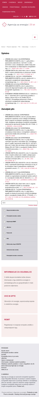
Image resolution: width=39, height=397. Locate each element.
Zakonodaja (28, 2)
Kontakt (3, 354)
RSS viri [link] (33, 16)
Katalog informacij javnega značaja (25, 394)
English (16, 16)
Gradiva (5, 7)
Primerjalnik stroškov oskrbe (9, 352)
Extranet (3, 367)
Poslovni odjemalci (12, 47)
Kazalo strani (5, 351)
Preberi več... (21, 386)
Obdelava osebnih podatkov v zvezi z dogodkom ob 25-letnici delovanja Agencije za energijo (18, 365)
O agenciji (12, 2)
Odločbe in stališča (28, 7)
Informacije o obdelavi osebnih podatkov (13, 362)
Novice (20, 2)
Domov (4, 2)
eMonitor (4, 358)
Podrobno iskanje (32, 205)
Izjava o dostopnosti (7, 360)
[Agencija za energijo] (18, 25)
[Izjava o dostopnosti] (27, 16)
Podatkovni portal (8, 12)
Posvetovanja (15, 7)
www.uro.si (4, 369)
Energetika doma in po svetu (10, 356)
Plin (19, 47)
